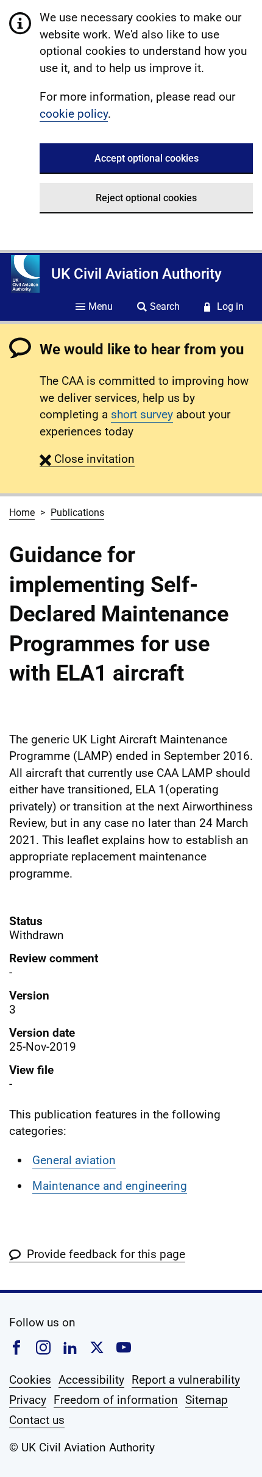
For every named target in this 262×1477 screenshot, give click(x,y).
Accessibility (91, 1380)
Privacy (27, 1400)
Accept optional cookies (146, 158)
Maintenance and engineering (109, 1186)
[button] (87, 459)
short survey (142, 414)
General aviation (74, 1160)
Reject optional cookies (146, 198)
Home (22, 512)
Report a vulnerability (186, 1380)
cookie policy (74, 114)
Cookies (30, 1380)
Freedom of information (116, 1400)
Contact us (37, 1420)
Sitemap (206, 1400)
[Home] (25, 274)
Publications (77, 512)
